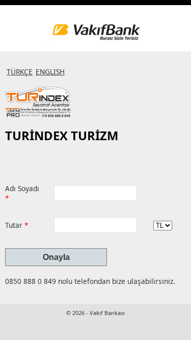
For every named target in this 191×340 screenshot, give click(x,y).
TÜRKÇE (20, 71)
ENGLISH (50, 71)
